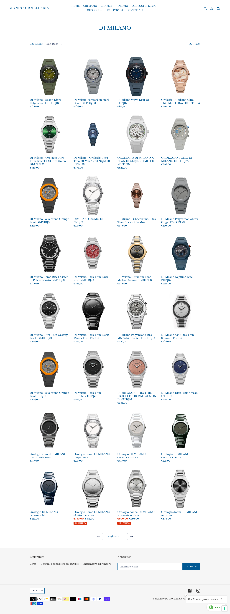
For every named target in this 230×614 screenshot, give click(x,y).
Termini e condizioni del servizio (60, 563)
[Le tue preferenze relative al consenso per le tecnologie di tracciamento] (224, 609)
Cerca (33, 563)
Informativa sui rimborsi (97, 563)
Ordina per (36, 44)
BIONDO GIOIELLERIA (29, 8)
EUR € (36, 590)
